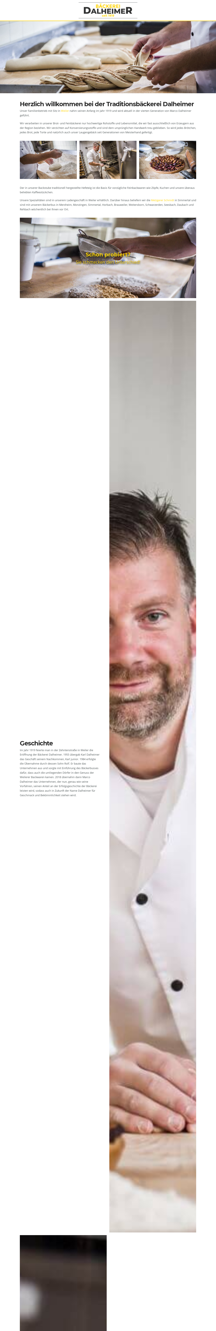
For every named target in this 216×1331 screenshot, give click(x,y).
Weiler (65, 111)
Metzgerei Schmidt (162, 200)
